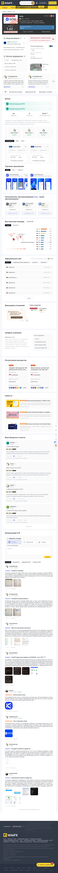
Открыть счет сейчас (28, 31)
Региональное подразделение (40, 841)
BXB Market (46, 867)
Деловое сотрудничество (26, 841)
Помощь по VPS (14, 841)
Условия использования (35, 838)
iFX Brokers (27, 870)
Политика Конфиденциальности (11, 840)
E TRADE (21, 870)
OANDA (6, 867)
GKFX (23, 867)
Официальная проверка (43, 840)
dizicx (40, 867)
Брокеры (9, 11)
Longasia (18, 867)
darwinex (6, 870)
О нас (4, 838)
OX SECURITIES (14, 870)
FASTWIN (29, 867)
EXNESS (35, 867)
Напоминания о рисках (23, 838)
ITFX (33, 870)
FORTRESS (12, 867)
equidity (42, 870)
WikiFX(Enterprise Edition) (30, 840)
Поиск (21, 840)
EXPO (51, 840)
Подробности (12, 209)
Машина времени (46, 31)
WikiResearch (6, 841)
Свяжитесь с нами (11, 838)
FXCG (37, 870)
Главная (4, 11)
